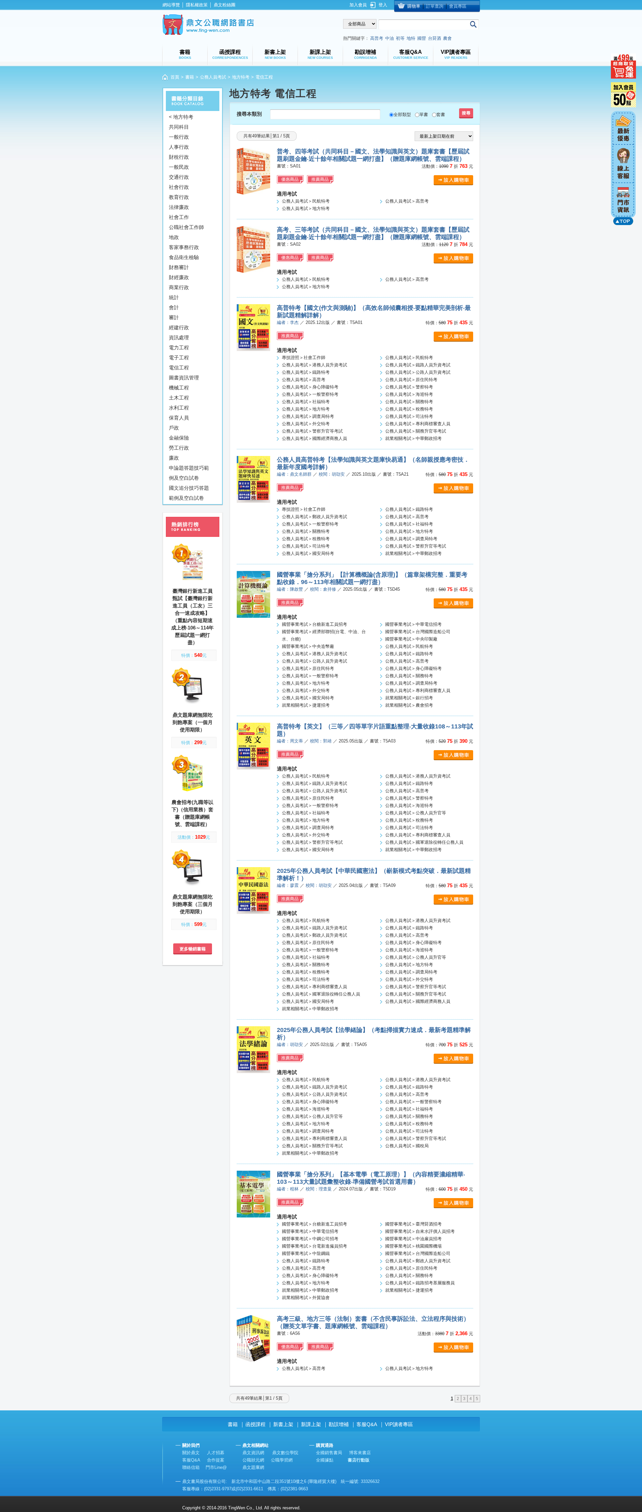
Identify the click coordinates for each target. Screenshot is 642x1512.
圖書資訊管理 (184, 377)
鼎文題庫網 (253, 1467)
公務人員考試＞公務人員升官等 (415, 812)
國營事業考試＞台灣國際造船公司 (417, 631)
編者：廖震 (288, 885)
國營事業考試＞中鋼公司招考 (310, 1238)
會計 (174, 307)
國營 (421, 38)
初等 (400, 38)
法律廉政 (179, 207)
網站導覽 (171, 4)
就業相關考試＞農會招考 (409, 705)
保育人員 (179, 418)
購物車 (413, 6)
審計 (174, 317)
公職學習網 (282, 1460)
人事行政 (179, 147)
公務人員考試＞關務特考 (409, 401)
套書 (440, 114)
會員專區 (457, 6)
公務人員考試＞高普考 (407, 201)
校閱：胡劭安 (332, 474)
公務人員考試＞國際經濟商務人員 (314, 438)
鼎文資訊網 (253, 1452)
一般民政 (179, 167)
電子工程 (179, 357)
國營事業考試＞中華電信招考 (413, 624)
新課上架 (311, 1424)
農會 (447, 38)
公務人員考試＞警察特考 (409, 386)
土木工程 (179, 397)
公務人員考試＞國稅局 (407, 1145)
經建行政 (179, 327)
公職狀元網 (253, 1460)
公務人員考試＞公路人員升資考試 (417, 372)
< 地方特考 (181, 117)
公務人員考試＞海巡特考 (409, 394)
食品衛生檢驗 (184, 257)
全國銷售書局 (329, 1452)
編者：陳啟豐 (290, 589)
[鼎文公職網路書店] (208, 24)
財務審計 (179, 267)
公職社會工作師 (186, 227)
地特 (411, 38)
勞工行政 (179, 448)
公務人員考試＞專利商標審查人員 (417, 423)
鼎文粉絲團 (224, 4)
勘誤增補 (339, 1424)
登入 (383, 4)
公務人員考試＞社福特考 (306, 401)
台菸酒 (434, 38)
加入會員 (358, 4)
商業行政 (179, 287)
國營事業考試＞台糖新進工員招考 (314, 624)
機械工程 (179, 387)
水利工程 (179, 408)
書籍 (189, 77)
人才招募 (215, 1452)
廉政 (174, 458)
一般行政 (179, 137)
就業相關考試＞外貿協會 (306, 1297)
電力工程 (179, 347)
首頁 (175, 77)
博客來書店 (360, 1452)
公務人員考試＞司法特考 (409, 416)
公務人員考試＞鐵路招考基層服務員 (420, 1282)
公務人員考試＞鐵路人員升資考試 (417, 364)
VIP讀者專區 (399, 1424)
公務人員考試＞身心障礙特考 (310, 386)
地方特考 (240, 77)
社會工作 (179, 217)
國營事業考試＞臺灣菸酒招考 (413, 1224)
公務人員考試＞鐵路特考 (306, 372)
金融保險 (179, 438)
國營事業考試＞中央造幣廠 (308, 646)
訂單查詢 (434, 6)
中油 (389, 38)
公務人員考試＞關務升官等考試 (415, 431)
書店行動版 (358, 1460)
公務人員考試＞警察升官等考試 (312, 431)
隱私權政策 (197, 4)
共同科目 (179, 127)
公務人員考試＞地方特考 (306, 208)
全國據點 (324, 1460)
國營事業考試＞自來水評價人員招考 (420, 1231)
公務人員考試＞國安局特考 (308, 553)
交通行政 (179, 177)
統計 (174, 297)
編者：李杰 (288, 322)
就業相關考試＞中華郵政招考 (413, 438)
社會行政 (179, 187)
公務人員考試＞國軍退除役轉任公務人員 (424, 842)
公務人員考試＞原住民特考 (411, 379)
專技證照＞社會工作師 (303, 357)
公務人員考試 (213, 77)
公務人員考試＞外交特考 (306, 423)
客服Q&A (366, 1424)
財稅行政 (179, 157)
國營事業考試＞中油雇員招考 (413, 1238)
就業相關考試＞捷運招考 (306, 705)
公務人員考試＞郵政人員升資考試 (314, 516)
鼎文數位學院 (285, 1452)
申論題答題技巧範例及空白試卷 (189, 473)
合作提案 (215, 1460)
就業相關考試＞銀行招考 (409, 697)
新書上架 (283, 1424)
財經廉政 (179, 277)
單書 (423, 114)
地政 (174, 237)
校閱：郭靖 (321, 740)
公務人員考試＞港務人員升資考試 (314, 364)
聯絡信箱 (191, 1467)
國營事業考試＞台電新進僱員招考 (314, 1246)
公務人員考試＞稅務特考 (409, 409)
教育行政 (179, 197)
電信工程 (179, 367)
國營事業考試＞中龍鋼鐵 (306, 1253)
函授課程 (255, 1424)
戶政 (174, 428)
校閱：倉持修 (323, 589)
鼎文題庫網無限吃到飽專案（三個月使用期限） (193, 904)
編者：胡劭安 (290, 1044)
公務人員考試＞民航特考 (306, 201)
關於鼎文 (191, 1452)
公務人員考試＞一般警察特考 (310, 394)
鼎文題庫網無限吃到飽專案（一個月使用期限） (193, 722)
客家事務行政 (184, 247)
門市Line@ (216, 1467)
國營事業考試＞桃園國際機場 (413, 1246)
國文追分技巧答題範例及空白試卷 (189, 493)
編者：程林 (288, 1188)
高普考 (376, 38)
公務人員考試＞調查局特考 (308, 416)
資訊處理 (179, 337)
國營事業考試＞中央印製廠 (411, 639)
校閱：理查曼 (319, 1188)
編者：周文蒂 (290, 740)
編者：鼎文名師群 (294, 474)
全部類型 (402, 114)
